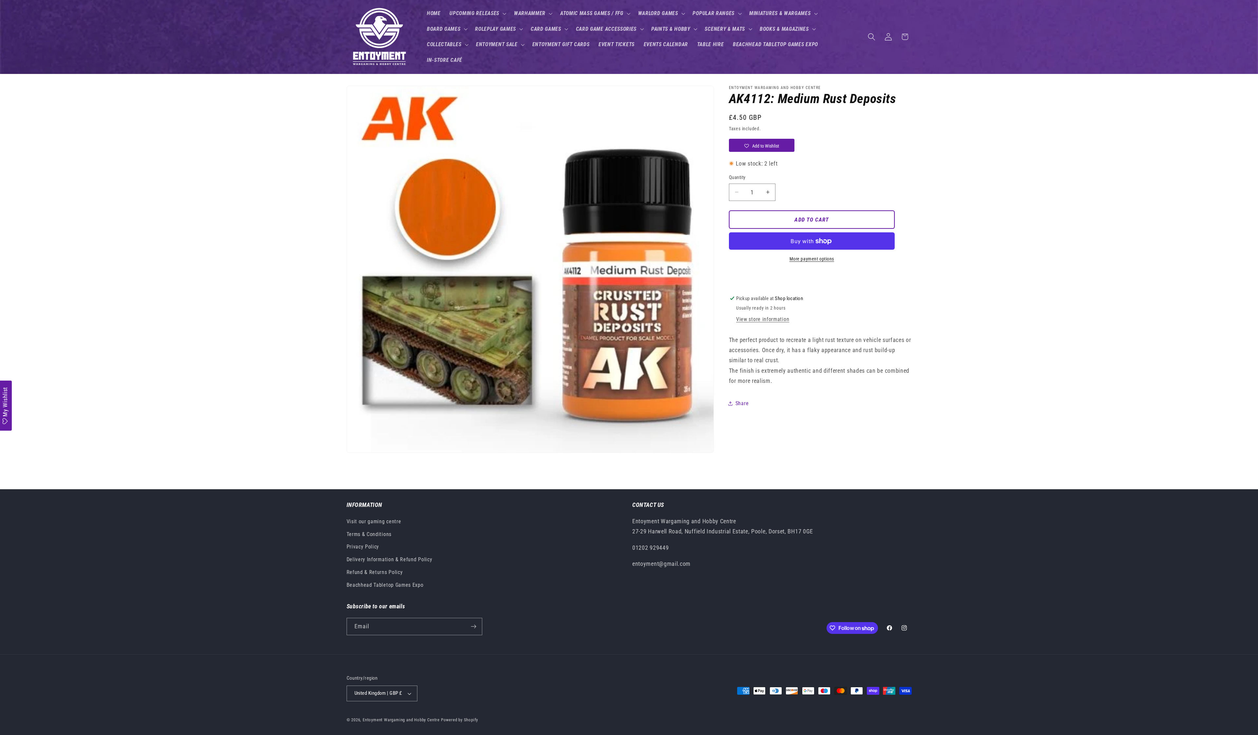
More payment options (812, 258)
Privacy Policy (363, 547)
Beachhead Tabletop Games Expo (385, 585)
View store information (762, 319)
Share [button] (742, 403)
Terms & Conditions (369, 534)
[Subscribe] (473, 627)
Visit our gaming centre (374, 521)
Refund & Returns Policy (375, 572)
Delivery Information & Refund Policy (389, 559)
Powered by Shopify (459, 719)
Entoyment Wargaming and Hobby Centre (401, 719)
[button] (477, 13)
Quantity (737, 177)
